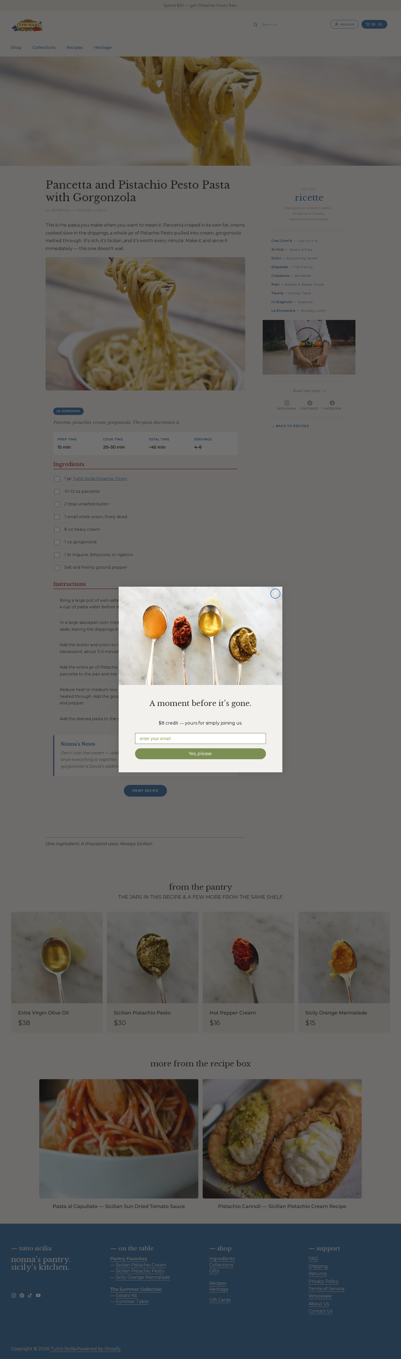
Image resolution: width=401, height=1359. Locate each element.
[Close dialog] (275, 593)
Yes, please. (200, 753)
